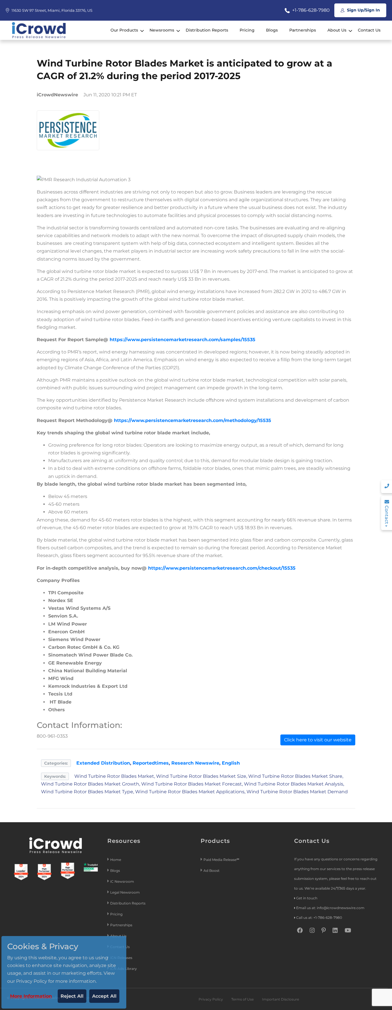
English (231, 763)
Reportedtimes (151, 763)
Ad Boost (211, 870)
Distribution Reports (207, 30)
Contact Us (369, 30)
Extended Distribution (103, 763)
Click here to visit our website (318, 740)
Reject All (72, 996)
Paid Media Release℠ (221, 859)
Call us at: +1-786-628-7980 (319, 917)
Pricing (247, 30)
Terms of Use (242, 999)
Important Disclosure (280, 999)
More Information (31, 996)
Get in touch (306, 898)
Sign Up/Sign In (363, 10)
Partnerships (302, 30)
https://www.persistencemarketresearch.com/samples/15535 (182, 339)
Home (115, 859)
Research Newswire (195, 763)
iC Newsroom (122, 881)
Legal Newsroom (125, 892)
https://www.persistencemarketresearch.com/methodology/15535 (192, 420)
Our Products (124, 30)
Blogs (272, 30)
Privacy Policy (211, 999)
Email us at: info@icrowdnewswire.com (330, 908)
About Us (336, 30)
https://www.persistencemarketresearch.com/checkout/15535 (222, 568)
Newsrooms (162, 30)
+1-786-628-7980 (310, 10)
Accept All (104, 996)
